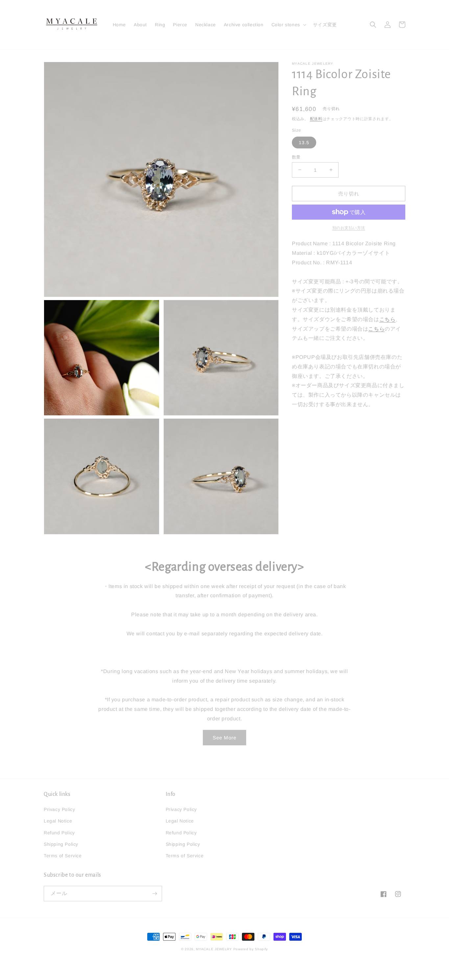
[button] (288, 25)
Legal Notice (58, 820)
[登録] (154, 893)
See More (224, 737)
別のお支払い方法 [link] (348, 228)
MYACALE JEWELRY (214, 949)
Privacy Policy (59, 809)
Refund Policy (59, 832)
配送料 (316, 119)
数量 (296, 156)
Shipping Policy (61, 844)
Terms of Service (63, 855)
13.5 (304, 142)
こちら (387, 319)
